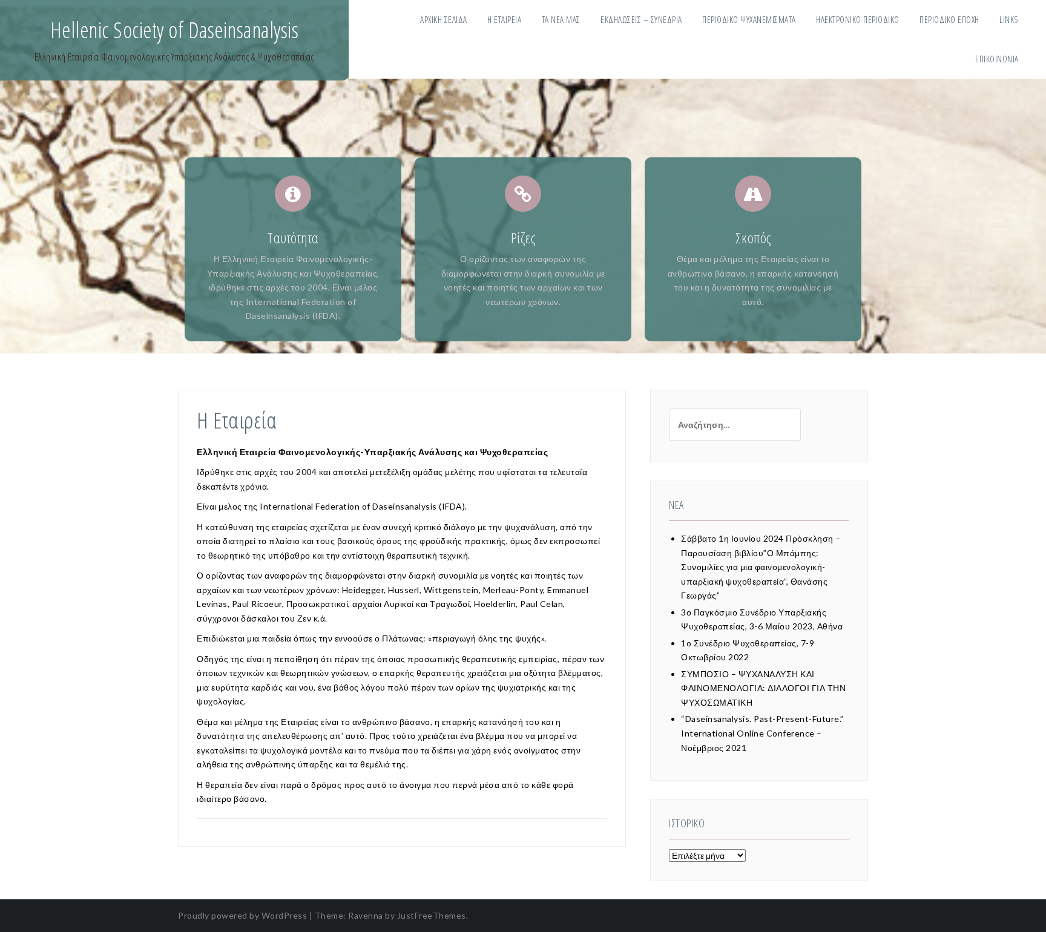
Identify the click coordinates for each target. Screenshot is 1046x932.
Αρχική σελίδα (443, 19)
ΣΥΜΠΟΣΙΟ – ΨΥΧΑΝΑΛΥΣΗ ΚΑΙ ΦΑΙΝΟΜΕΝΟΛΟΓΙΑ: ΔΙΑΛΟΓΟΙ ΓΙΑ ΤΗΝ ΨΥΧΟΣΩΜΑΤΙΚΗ (763, 688)
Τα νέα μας (561, 19)
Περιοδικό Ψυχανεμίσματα (749, 19)
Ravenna (365, 915)
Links (1009, 19)
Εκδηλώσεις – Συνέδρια (641, 19)
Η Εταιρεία (504, 19)
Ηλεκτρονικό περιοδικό (858, 19)
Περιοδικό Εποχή (949, 19)
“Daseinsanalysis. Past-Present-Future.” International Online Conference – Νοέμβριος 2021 (762, 733)
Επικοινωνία (997, 59)
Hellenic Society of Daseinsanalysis (174, 30)
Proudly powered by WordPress (242, 915)
